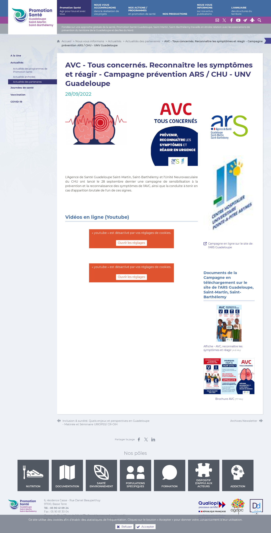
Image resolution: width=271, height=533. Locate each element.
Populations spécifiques (135, 485)
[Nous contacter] (217, 20)
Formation (169, 486)
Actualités (114, 41)
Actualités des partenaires (142, 41)
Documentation (67, 486)
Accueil (67, 41)
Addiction (237, 486)
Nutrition (33, 486)
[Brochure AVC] (229, 376)
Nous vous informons (89, 41)
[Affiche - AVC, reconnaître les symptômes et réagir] (229, 323)
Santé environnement (101, 485)
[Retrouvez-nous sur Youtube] (238, 20)
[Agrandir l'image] (131, 133)
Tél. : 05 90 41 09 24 (56, 507)
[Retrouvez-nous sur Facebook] (231, 20)
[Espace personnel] (252, 20)
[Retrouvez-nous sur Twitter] (224, 20)
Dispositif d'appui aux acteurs (203, 483)
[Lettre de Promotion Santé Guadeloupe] (245, 20)
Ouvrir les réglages (131, 243)
